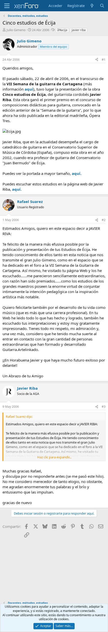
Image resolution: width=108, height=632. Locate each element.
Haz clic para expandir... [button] (54, 457)
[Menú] (7, 6)
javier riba (79, 30)
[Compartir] (96, 60)
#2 (103, 220)
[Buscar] (102, 5)
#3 (103, 406)
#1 (103, 59)
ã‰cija (62, 30)
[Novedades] (92, 5)
